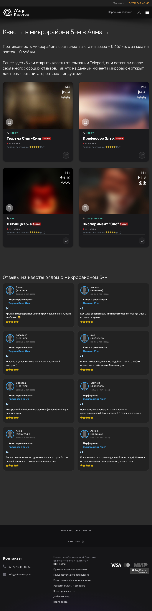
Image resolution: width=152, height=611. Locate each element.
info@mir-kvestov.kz (20, 574)
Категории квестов (64, 591)
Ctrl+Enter (59, 564)
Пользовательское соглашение (71, 574)
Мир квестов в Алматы (76, 530)
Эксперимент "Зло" (101, 224)
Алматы (119, 3)
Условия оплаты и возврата (69, 585)
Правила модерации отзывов (70, 569)
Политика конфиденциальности (72, 580)
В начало (74, 541)
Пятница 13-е (19, 224)
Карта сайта (60, 601)
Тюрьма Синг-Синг (24, 138)
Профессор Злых (99, 138)
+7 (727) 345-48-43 (138, 3)
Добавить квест (62, 596)
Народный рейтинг (120, 12)
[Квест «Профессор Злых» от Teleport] (114, 105)
